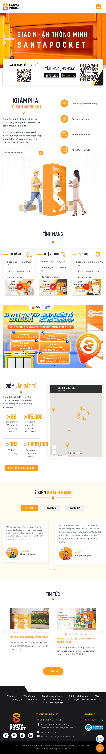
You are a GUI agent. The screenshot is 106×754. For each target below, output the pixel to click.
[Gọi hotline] (100, 748)
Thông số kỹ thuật (13, 152)
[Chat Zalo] (100, 739)
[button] (98, 6)
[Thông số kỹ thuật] (41, 153)
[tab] (29, 508)
